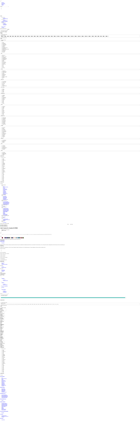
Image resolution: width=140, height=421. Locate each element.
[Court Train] (1, 333)
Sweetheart (3, 136)
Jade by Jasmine (5, 211)
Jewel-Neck (3, 129)
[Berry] (2, 237)
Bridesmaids (3, 43)
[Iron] (9, 237)
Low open (3, 83)
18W (62, 36)
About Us (3, 266)
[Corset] (2, 317)
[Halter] (2, 335)
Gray (3, 370)
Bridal (3, 42)
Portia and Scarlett (5, 193)
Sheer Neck (3, 134)
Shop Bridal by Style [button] (4, 200)
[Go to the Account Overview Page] (0, 1)
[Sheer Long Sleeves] (2, 343)
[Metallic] (1, 322)
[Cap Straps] (2, 344)
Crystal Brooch (4, 97)
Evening (3, 46)
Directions (3, 287)
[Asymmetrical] (1, 332)
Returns (3, 263)
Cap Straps (3, 152)
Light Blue (4, 355)
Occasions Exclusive (5, 199)
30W (83, 36)
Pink (3, 169)
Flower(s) (3, 99)
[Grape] (6, 237)
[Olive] (23, 237)
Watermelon (4, 363)
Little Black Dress (4, 58)
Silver (3, 371)
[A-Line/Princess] (2, 338)
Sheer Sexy (3, 63)
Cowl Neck (3, 127)
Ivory (3, 175)
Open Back (3, 75)
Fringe (3, 100)
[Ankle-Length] (1, 331)
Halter (3, 128)
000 (2, 36)
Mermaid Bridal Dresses (6, 203)
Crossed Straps (4, 82)
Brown (3, 177)
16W (59, 36)
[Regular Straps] (2, 345)
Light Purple (4, 168)
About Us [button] (3, 282)
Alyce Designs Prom (4, 378)
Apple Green (4, 351)
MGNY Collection (5, 214)
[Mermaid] (2, 339)
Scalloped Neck (4, 133)
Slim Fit (3, 142)
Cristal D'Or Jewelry (4, 415)
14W (55, 36)
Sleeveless (3, 149)
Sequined (3, 112)
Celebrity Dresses (4, 71)
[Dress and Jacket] (2, 313)
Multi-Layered (4, 74)
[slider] (125, 297)
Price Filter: (2, 31)
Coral (3, 174)
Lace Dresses (4, 57)
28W (80, 36)
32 (52, 36)
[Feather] (1, 329)
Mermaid (3, 141)
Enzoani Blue (4, 196)
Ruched (3, 77)
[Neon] (1, 323)
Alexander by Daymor (5, 209)
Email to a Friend (2, 241)
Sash (3, 102)
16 (29, 36)
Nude (3, 176)
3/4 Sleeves (3, 146)
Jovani (4, 212)
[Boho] (2, 312)
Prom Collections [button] (2, 376)
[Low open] (2, 320)
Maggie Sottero (3, 389)
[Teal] (19, 237)
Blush (4, 187)
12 (12, 304)
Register (3, 4)
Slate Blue (4, 164)
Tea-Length (3, 123)
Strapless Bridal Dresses (6, 204)
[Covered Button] (2, 318)
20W (66, 36)
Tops (3, 66)
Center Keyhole (4, 72)
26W (76, 36)
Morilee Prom (4, 192)
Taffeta (3, 113)
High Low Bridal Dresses (6, 202)
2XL (107, 36)
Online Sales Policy (4, 267)
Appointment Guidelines (4, 264)
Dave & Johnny (3, 380)
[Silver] (16, 237)
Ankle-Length (4, 117)
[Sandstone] (14, 237)
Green (3, 352)
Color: (1, 236)
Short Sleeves (4, 148)
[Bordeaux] (5, 237)
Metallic (3, 89)
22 (38, 36)
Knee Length (4, 121)
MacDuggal (3, 384)
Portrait (3, 132)
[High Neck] (2, 336)
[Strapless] (2, 346)
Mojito (3, 159)
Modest (3, 60)
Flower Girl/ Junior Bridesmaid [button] (5, 215)
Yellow (3, 158)
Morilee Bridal (5, 198)
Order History (3, 270)
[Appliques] (2, 325)
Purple (3, 166)
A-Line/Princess (4, 140)
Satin (3, 111)
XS (93, 36)
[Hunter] (8, 237)
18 (32, 36)
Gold (3, 368)
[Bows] (2, 326)
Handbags (4, 220)
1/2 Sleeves (3, 145)
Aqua (3, 162)
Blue (3, 165)
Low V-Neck (4, 130)
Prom (3, 186)
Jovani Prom (3, 382)
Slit (2, 78)
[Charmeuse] (1, 328)
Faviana (4, 190)
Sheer (3, 84)
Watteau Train (4, 124)
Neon (3, 90)
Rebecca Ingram (5, 197)
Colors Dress (4, 222)
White (3, 180)
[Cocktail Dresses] (3, 310)
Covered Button (4, 81)
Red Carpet (3, 51)
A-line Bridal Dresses (5, 201)
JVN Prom (4, 191)
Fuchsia (3, 362)
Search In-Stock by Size (4, 34)
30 (49, 36)
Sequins (3, 103)
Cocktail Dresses (4, 44)
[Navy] (12, 237)
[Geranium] (20, 237)
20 (35, 36)
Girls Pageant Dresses (5, 47)
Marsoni (4, 213)
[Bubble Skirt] (2, 315)
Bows (3, 96)
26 (22, 304)
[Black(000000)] (3, 237)
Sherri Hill (4, 194)
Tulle (3, 114)
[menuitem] (71, 2)
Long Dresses (4, 59)
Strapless (3, 135)
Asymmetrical (4, 118)
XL (104, 36)
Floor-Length (4, 120)
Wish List (3, 2)
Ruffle (3, 101)
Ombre (3, 91)
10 (21, 36)
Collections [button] (3, 278)
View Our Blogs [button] (4, 289)
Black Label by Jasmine (6, 210)
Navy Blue (4, 357)
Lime (3, 161)
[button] (3, 17)
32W (87, 36)
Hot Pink (4, 170)
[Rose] (13, 237)
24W (73, 36)
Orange (3, 365)
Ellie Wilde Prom (5, 189)
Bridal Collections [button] (2, 387)
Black (3, 178)
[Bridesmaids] (3, 309)
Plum (3, 172)
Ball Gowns (3, 55)
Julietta (4, 206)
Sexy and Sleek (4, 62)
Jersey (3, 108)
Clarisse (4, 188)
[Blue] (17, 237)
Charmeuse (3, 106)
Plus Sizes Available (4, 76)
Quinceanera (3, 50)
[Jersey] (1, 330)
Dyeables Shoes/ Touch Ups (6, 219)
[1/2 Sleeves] (2, 341)
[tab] (71, 190)
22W (69, 36)
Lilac (3, 167)
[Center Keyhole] (2, 316)
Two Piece (3, 67)
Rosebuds (3, 412)
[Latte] (10, 237)
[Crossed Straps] (2, 319)
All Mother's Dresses (5, 208)
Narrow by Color (3, 157)
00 (3, 304)
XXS (90, 36)
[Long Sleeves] (2, 342)
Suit (2, 65)
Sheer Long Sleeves (4, 147)
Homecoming (4, 48)
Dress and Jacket (4, 56)
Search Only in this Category (4, 30)
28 (46, 36)
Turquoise (4, 354)
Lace (3, 109)
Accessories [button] (3, 217)
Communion (3, 45)
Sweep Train (3, 122)
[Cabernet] (21, 237)
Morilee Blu (3, 391)
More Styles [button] (1, 418)
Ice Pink (3, 360)
